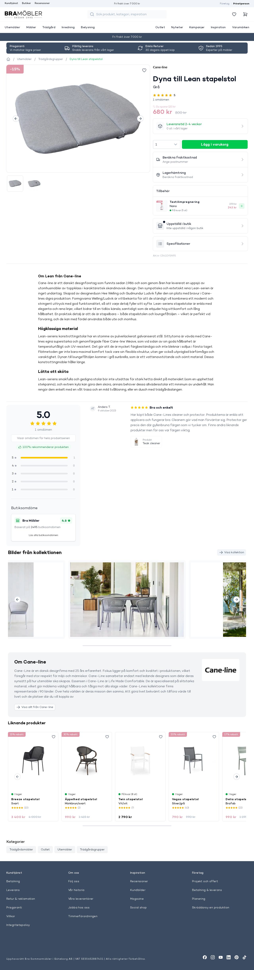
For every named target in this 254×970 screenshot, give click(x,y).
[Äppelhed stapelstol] (87, 760)
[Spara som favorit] (53, 737)
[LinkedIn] (228, 957)
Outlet (45, 849)
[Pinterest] (236, 957)
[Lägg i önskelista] (144, 70)
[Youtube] (220, 957)
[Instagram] (213, 957)
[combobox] (166, 144)
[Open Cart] (245, 14)
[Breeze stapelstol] (33, 760)
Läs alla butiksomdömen (43, 535)
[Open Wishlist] (234, 14)
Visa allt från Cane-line (37, 707)
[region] (78, 118)
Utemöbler (65, 849)
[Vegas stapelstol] (194, 760)
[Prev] (16, 118)
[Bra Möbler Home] (23, 14)
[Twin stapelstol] (140, 760)
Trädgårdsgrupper (92, 849)
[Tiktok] (244, 957)
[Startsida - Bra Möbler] (8, 59)
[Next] (140, 118)
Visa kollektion (234, 552)
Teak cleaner (151, 443)
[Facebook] (205, 957)
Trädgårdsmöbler (21, 849)
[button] (200, 99)
